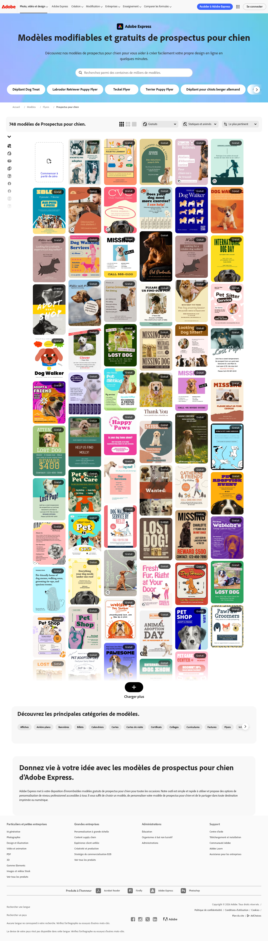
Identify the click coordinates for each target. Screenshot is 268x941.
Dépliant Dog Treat (26, 89)
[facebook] (133, 919)
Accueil (16, 107)
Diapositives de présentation (9, 243)
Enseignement (131, 6)
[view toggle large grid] (134, 124)
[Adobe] (8, 6)
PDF (9, 854)
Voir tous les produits (17, 876)
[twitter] (148, 919)
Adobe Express (60, 6)
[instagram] (140, 919)
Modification (93, 6)
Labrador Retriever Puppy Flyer (75, 89)
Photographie (13, 837)
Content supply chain (85, 837)
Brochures (9, 168)
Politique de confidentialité (208, 910)
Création (76, 6)
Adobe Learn (216, 848)
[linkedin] (155, 919)
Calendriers (97, 727)
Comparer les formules (156, 6)
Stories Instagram (9, 213)
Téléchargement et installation (225, 837)
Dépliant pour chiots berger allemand (213, 89)
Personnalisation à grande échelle (91, 831)
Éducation (147, 831)
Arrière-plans (43, 727)
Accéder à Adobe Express (215, 6)
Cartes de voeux (9, 206)
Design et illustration (17, 842)
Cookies (255, 910)
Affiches (9, 236)
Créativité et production (86, 848)
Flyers (46, 107)
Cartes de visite (134, 727)
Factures (211, 727)
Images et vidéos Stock (18, 871)
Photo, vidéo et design (32, 6)
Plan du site (238, 915)
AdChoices (256, 915)
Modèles (31, 107)
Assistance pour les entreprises (225, 854)
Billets (80, 727)
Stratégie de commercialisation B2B (92, 854)
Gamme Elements (16, 865)
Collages (174, 727)
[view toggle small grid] (121, 124)
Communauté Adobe (220, 842)
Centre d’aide (216, 831)
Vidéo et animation (16, 848)
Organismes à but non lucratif (157, 837)
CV (9, 251)
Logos (9, 228)
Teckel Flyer (121, 89)
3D (8, 859)
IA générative (13, 831)
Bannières (9, 160)
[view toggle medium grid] (128, 124)
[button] (237, 6)
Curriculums (193, 727)
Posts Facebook (9, 183)
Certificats (156, 727)
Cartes (9, 176)
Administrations (150, 842)
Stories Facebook (9, 191)
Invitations (9, 221)
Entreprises (111, 6)
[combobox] (134, 72)
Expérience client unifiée (86, 842)
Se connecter (255, 6)
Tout (9, 153)
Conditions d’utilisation (236, 910)
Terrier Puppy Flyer (159, 89)
